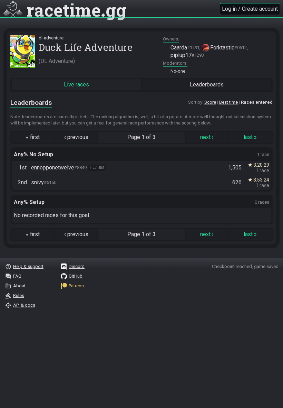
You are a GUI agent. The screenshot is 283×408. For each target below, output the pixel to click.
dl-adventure (51, 37)
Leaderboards (207, 84)
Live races (76, 84)
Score (210, 102)
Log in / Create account (250, 9)
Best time (228, 102)
